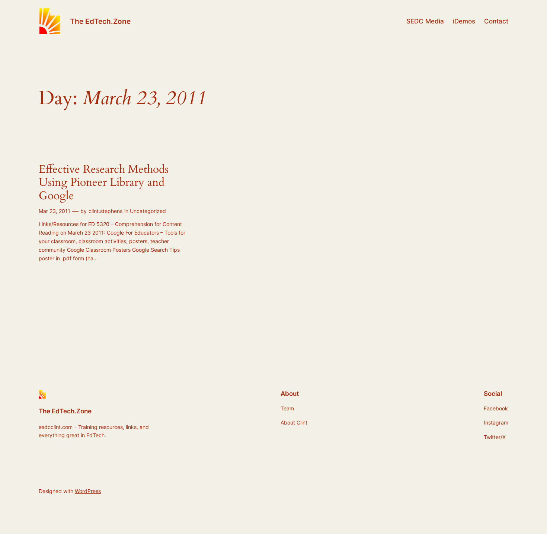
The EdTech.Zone (100, 21)
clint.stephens (105, 211)
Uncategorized (148, 211)
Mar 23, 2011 (54, 211)
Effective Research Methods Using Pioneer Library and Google (104, 183)
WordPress (88, 491)
